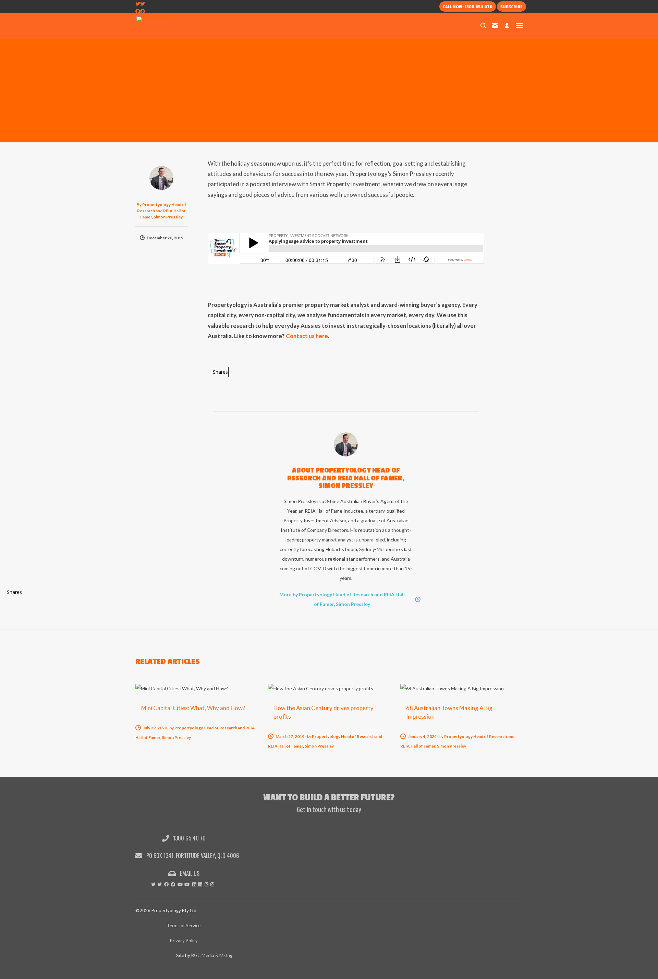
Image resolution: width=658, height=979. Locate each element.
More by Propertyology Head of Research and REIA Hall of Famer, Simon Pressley (342, 599)
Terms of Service (183, 925)
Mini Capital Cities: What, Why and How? (193, 708)
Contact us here (307, 335)
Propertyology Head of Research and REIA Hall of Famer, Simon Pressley (161, 210)
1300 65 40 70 (189, 838)
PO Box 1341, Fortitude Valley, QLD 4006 (192, 855)
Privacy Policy (184, 940)
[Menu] (519, 25)
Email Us (189, 873)
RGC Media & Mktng (211, 955)
